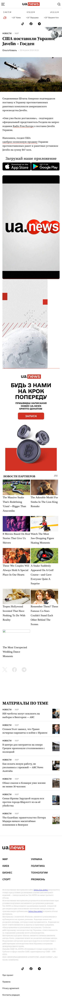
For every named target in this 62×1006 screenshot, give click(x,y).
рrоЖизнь (38, 879)
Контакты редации (11, 994)
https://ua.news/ (41, 890)
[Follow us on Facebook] (31, 23)
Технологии (39, 873)
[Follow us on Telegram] (39, 23)
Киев (5, 866)
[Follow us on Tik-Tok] (22, 23)
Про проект (7, 975)
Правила (6, 981)
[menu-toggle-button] (3, 4)
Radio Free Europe (23, 126)
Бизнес (7, 873)
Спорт (6, 879)
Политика (38, 866)
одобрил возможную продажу (20, 141)
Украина (36, 859)
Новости (6, 33)
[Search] (59, 4)
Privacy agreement (10, 988)
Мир (17, 33)
